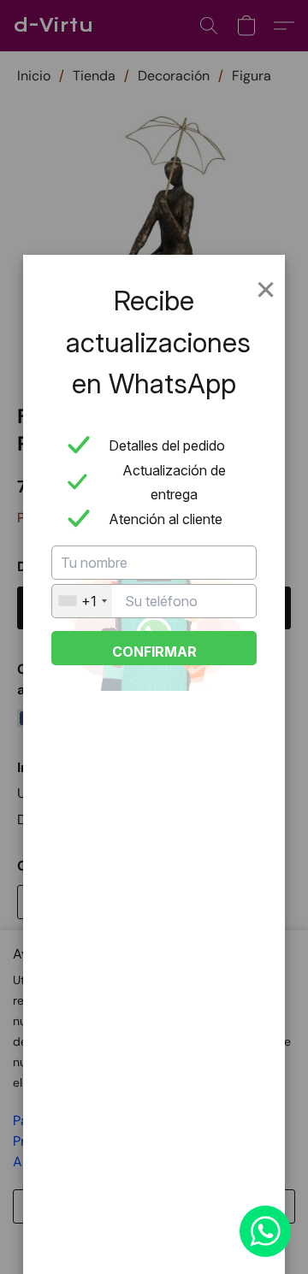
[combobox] (82, 601)
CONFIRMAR (154, 651)
